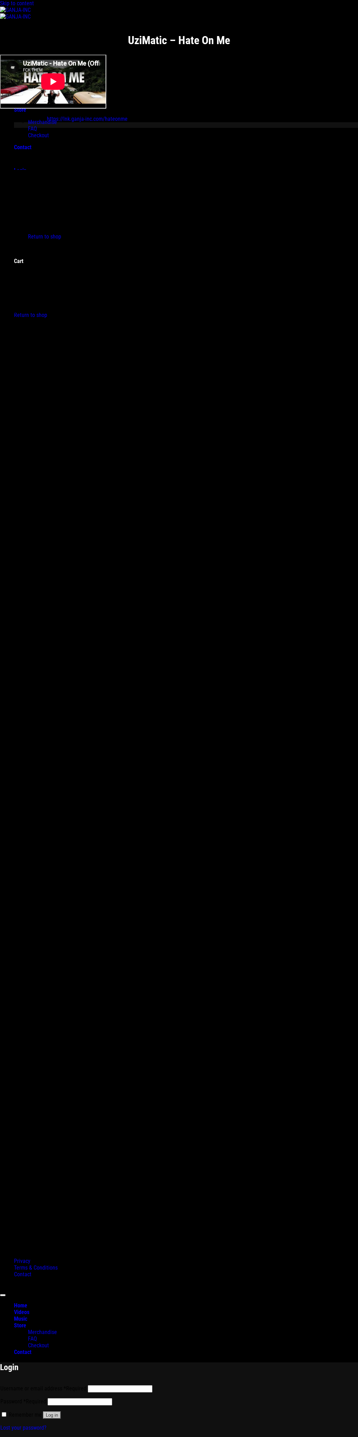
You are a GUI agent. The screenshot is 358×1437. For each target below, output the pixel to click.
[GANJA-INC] (15, 13)
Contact (22, 1274)
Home (20, 1305)
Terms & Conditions (36, 1267)
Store (20, 1325)
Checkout (38, 1345)
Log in (52, 1415)
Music (20, 1318)
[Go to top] (3, 1295)
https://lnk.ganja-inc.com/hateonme (87, 119)
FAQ (32, 1338)
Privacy (22, 1261)
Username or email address (43, 1388)
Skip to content (17, 3)
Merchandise (42, 1332)
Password (23, 1401)
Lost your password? (23, 1427)
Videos (21, 1312)
